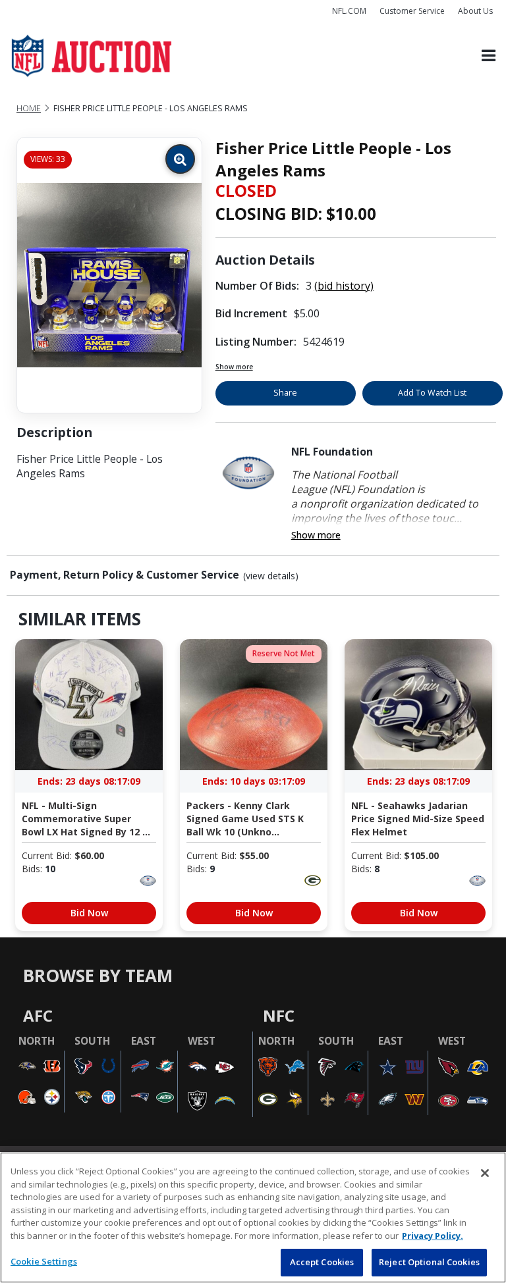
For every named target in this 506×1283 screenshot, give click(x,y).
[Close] (484, 1173)
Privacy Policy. (432, 1236)
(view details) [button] (270, 576)
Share (285, 392)
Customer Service (412, 10)
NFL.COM (349, 10)
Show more (234, 366)
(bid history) (344, 285)
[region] (253, 1217)
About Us (475, 10)
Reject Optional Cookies (429, 1262)
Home (28, 108)
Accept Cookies (322, 1262)
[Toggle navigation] (488, 56)
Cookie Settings (44, 1261)
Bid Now (89, 912)
